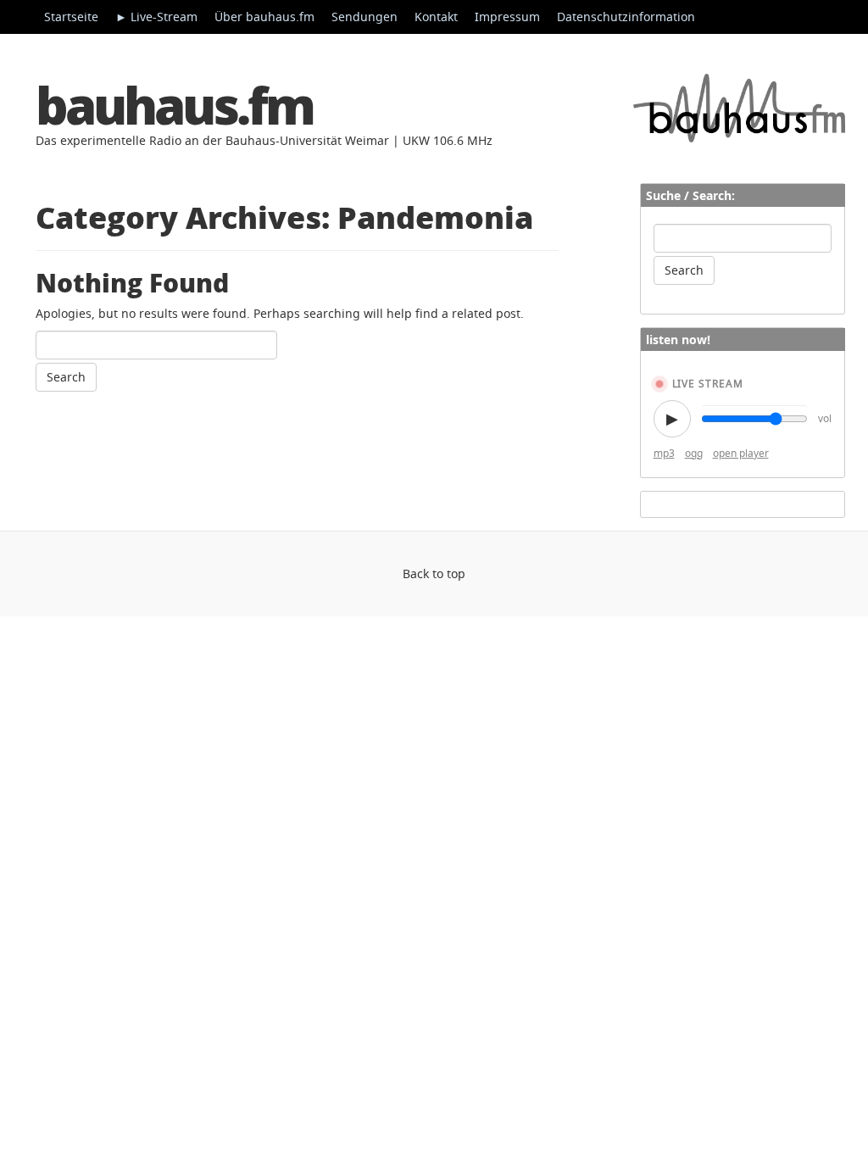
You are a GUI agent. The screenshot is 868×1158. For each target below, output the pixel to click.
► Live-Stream (156, 16)
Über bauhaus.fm (264, 16)
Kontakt (436, 16)
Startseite (71, 16)
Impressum (507, 16)
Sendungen (364, 16)
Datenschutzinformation (626, 16)
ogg (694, 453)
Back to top (434, 573)
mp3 (664, 453)
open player (741, 453)
